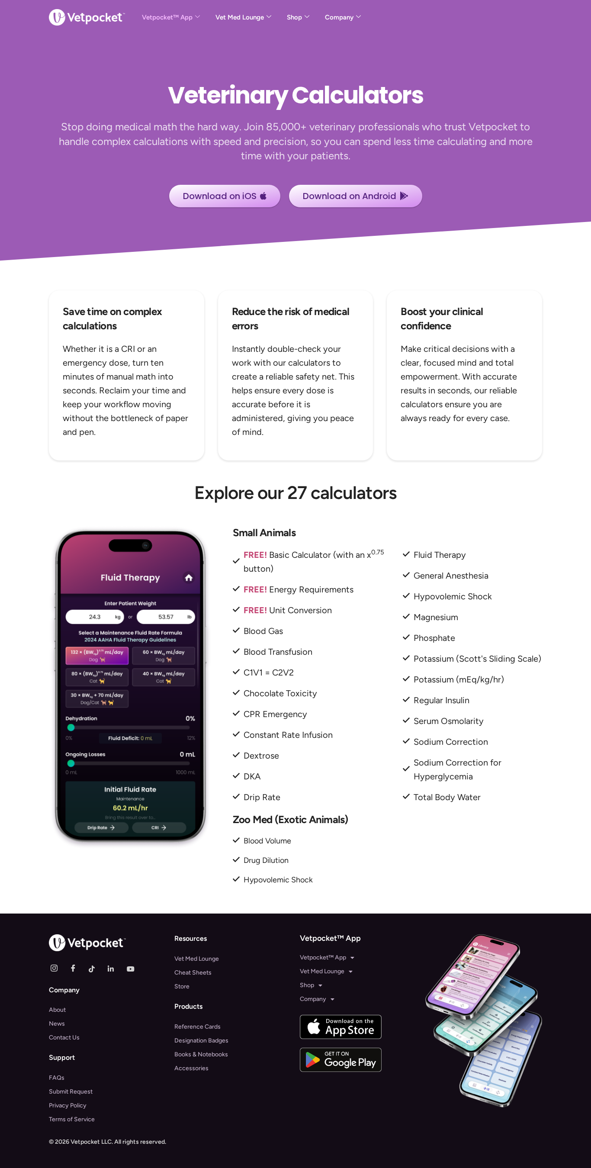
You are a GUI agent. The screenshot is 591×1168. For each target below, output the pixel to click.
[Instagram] (57, 968)
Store (182, 986)
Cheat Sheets (193, 972)
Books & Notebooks (201, 1054)
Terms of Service (72, 1119)
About (57, 1010)
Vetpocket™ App (167, 17)
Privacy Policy (68, 1105)
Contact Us (64, 1037)
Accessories (191, 1068)
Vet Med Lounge (239, 17)
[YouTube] (134, 968)
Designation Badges (201, 1040)
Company (339, 17)
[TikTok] (96, 968)
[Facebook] (77, 968)
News (57, 1023)
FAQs (56, 1077)
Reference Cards (197, 1026)
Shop (294, 17)
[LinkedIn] (115, 968)
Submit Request (71, 1091)
